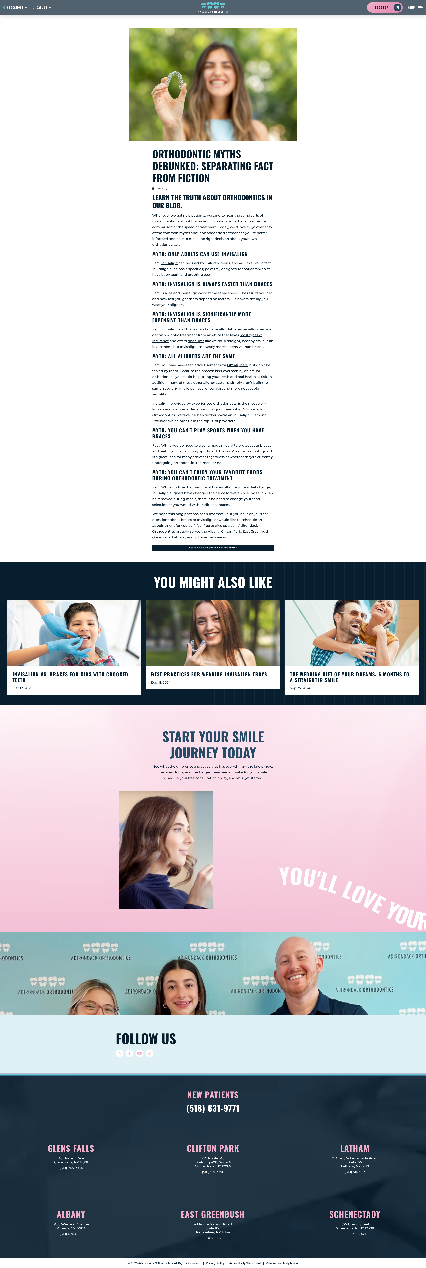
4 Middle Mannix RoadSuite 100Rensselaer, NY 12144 (213, 1228)
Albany (213, 531)
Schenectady (205, 537)
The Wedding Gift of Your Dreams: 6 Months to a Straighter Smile (350, 677)
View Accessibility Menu (282, 1263)
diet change (260, 487)
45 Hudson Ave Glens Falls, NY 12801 (71, 1160)
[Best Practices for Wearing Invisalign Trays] (213, 633)
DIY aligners (237, 365)
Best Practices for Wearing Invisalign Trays (209, 674)
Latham (178, 537)
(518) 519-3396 (213, 1172)
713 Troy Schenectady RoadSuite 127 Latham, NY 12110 (355, 1162)
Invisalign (169, 263)
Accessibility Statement (245, 1263)
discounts (196, 341)
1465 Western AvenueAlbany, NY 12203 (71, 1226)
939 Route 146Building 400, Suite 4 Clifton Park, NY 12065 (213, 1162)
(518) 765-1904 (71, 1168)
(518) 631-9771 (213, 1108)
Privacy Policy (215, 1263)
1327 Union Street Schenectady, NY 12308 (355, 1226)
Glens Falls (161, 537)
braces (186, 520)
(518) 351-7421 (355, 1234)
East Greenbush (256, 531)
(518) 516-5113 (355, 1172)
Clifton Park (231, 531)
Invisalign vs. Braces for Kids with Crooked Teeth (70, 677)
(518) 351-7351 (213, 1238)
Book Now (382, 7)
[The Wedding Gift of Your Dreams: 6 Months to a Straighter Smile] (352, 633)
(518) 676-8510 (71, 1234)
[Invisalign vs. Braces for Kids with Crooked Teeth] (74, 633)
